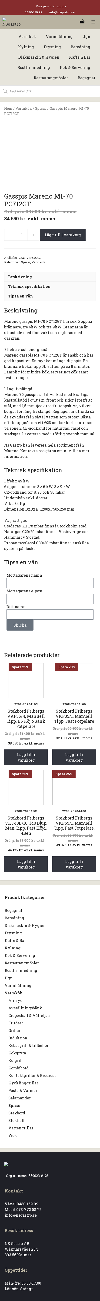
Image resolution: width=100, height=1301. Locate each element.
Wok (12, 1135)
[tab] (50, 277)
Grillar (14, 1030)
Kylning (12, 947)
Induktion (17, 1037)
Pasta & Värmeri (23, 1090)
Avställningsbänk (25, 1007)
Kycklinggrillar (23, 1082)
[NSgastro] (12, 22)
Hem (8, 108)
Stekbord (16, 1112)
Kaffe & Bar (15, 940)
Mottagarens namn (24, 575)
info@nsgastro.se (62, 12)
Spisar (40, 108)
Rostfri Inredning (21, 970)
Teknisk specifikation (29, 286)
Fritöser (15, 1022)
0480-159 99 (33, 12)
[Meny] (93, 22)
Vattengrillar (20, 1127)
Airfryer (16, 1000)
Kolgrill (15, 1060)
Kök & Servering (20, 955)
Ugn (9, 977)
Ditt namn (16, 606)
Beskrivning (20, 276)
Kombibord (18, 1067)
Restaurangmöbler (22, 962)
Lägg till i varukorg (63, 234)
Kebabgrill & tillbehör (28, 1045)
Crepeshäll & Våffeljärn (30, 1015)
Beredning (14, 917)
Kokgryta (17, 1052)
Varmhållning (18, 985)
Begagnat (13, 910)
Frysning (13, 932)
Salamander (19, 1097)
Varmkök (24, 108)
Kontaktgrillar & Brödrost (32, 1075)
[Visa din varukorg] (82, 22)
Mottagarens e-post (25, 590)
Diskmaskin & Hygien (25, 925)
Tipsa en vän (20, 295)
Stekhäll (16, 1120)
